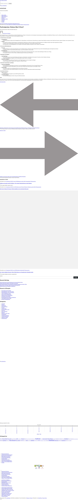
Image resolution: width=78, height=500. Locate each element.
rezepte (32, 440)
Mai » (40, 434)
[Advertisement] (24, 325)
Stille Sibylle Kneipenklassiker (7, 460)
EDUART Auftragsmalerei (6, 491)
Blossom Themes (29, 498)
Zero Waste (70, 440)
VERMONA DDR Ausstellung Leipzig (8, 490)
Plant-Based (12, 440)
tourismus (63, 440)
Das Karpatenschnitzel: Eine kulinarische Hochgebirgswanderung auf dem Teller (13, 284)
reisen (27, 440)
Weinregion (67, 440)
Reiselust (22, 24)
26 (61, 431)
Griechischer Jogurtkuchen (6, 296)
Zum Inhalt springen (3, 0)
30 (27, 432)
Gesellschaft (22, 270)
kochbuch (66, 439)
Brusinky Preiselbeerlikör (6, 299)
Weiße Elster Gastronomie (6, 494)
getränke (3, 81)
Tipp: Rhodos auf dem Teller (6, 298)
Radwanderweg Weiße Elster (7, 493)
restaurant (29, 440)
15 (16, 430)
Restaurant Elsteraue (5, 453)
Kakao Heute (4, 17)
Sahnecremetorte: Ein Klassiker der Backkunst (7, 286)
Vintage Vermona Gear (5, 484)
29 (16, 432)
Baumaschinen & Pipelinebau (6, 455)
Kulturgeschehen (17, 24)
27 (72, 431)
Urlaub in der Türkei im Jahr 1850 (7, 489)
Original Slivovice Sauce (6, 459)
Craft (17, 438)
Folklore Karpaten (5, 496)
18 (50, 430)
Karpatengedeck (4, 458)
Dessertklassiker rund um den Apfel (8, 291)
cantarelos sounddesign (6, 479)
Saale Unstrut (35, 440)
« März (38, 434)
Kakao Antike (4, 15)
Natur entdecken (4, 311)
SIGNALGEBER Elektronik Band (7, 488)
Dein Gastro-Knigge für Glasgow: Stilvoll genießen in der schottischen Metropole (14, 188)
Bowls (3, 438)
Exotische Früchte (5, 18)
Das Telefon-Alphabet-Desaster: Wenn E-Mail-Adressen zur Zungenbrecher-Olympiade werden (16, 272)
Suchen (1, 275)
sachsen (39, 440)
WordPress (40, 498)
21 (5, 431)
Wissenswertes (26, 24)
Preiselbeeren (22, 440)
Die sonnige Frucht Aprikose (6, 290)
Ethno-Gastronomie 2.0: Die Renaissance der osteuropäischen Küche (11, 282)
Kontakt (3, 21)
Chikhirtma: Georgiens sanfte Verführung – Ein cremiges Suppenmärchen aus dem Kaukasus (16, 183)
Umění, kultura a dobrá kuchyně (7, 487)
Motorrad (22, 187)
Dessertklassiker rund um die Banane (8, 292)
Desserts (3, 304)
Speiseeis (3, 19)
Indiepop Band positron (5, 492)
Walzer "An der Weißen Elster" (7, 461)
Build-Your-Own (8, 438)
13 (72, 428)
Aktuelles (18, 270)
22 (16, 431)
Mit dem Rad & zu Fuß (5, 309)
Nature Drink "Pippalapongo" (6, 294)
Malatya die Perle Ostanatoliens (7, 295)
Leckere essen (18, 187)
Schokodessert (41, 440)
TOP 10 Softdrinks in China (6, 293)
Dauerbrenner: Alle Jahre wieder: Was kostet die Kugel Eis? (10, 285)
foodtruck (37, 439)
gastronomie (44, 438)
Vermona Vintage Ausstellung (7, 485)
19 (61, 430)
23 (27, 431)
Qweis (25, 440)
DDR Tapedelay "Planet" (6, 495)
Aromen (3, 20)
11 (50, 428)
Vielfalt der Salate (5, 317)
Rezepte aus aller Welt (22, 181)
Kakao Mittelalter (5, 16)
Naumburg (8, 440)
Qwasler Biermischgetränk (6, 457)
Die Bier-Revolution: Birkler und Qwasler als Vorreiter (9, 283)
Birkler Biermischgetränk (6, 456)
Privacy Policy (44, 498)
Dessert (22, 438)
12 (61, 428)
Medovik (1, 440)
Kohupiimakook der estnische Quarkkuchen (9, 297)
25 (50, 431)
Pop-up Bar (17, 440)
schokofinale (3, 8)
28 (5, 432)
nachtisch (4, 440)
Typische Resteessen (5, 316)
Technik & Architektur (5, 315)
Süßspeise (56, 440)
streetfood (51, 440)
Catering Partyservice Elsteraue (7, 454)
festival (1, 81)
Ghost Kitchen (50, 438)
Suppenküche (28, 181)
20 (72, 430)
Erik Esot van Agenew (6, 33)
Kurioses (3, 307)
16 (27, 430)
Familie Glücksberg (5, 483)
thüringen (60, 440)
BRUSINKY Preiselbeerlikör (6, 482)
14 (5, 430)
